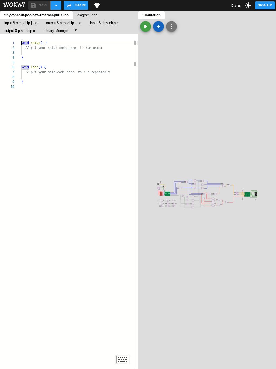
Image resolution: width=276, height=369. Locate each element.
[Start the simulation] (145, 26)
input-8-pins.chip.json (20, 23)
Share (80, 5)
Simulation (151, 15)
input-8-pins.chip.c (104, 23)
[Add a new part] (158, 26)
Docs (236, 5)
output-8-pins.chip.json (63, 23)
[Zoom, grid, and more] (171, 26)
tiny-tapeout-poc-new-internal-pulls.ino (36, 15)
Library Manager (56, 31)
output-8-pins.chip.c (19, 31)
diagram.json (87, 15)
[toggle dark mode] (248, 5)
